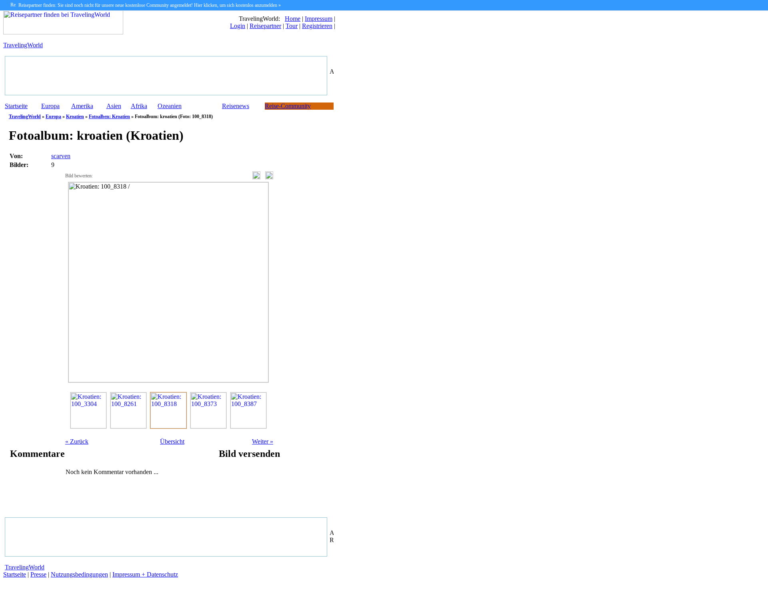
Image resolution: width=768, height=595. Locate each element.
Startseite (16, 106)
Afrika (139, 106)
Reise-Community (288, 106)
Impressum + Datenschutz (145, 574)
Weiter (262, 441)
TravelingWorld (23, 45)
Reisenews (235, 106)
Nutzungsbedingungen (79, 574)
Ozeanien (170, 106)
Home (292, 18)
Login (237, 25)
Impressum (318, 18)
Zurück (76, 441)
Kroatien (75, 116)
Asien (113, 106)
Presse (38, 574)
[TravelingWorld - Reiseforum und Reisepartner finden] (63, 32)
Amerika (82, 106)
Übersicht (172, 441)
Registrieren (317, 25)
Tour (292, 25)
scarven (60, 156)
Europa (50, 106)
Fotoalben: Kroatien (109, 116)
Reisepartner (265, 25)
